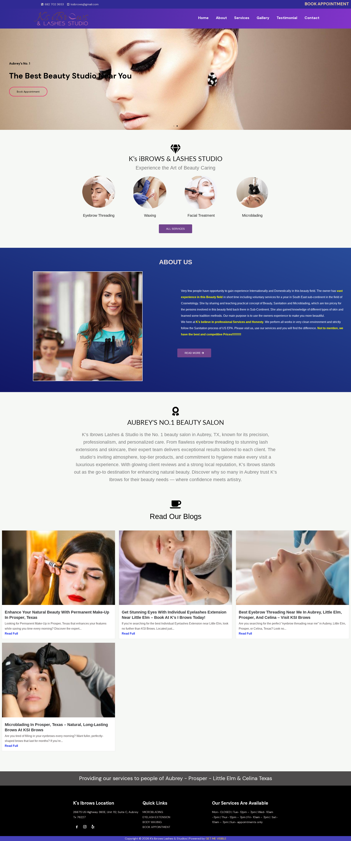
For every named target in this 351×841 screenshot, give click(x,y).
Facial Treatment (201, 215)
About (221, 17)
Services (241, 17)
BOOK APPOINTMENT (327, 4)
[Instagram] (85, 827)
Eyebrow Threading (98, 215)
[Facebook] (77, 827)
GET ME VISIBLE (216, 838)
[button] (173, 126)
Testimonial (287, 17)
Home (203, 17)
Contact (312, 17)
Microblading (252, 215)
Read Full (11, 633)
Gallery (263, 17)
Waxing (150, 215)
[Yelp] (93, 827)
